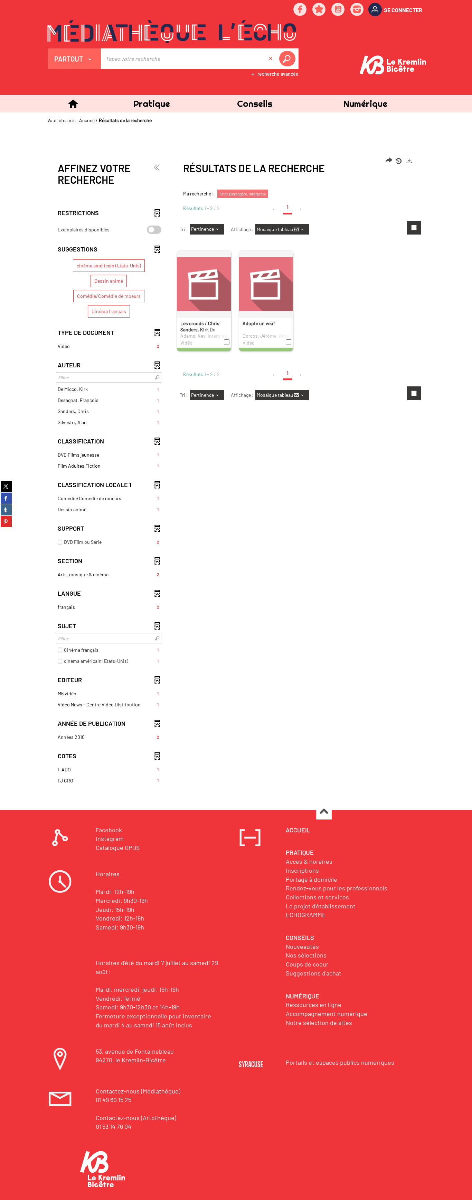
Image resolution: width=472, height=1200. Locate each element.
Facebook (109, 830)
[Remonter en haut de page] (324, 812)
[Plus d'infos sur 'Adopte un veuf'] (266, 284)
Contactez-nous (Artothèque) (136, 1117)
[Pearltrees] (319, 10)
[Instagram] (357, 10)
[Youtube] (338, 10)
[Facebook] (300, 10)
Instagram (110, 838)
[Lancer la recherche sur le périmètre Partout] (288, 58)
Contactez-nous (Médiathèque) (138, 1091)
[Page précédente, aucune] (274, 209)
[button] (151, 103)
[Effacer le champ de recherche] (271, 58)
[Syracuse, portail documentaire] (171, 31)
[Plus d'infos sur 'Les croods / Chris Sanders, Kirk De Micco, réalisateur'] (204, 284)
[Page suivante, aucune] (300, 209)
